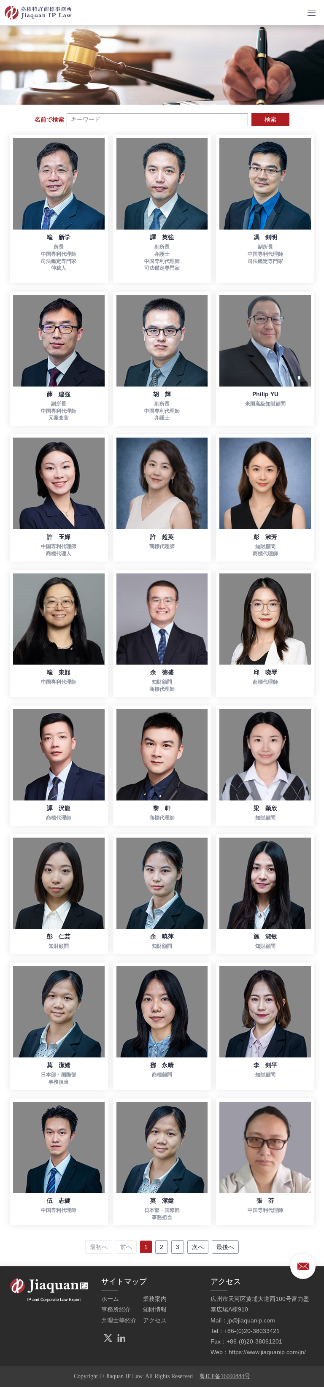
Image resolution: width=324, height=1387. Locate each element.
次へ (198, 1247)
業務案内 (155, 1298)
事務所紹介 (116, 1309)
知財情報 (155, 1309)
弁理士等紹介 (119, 1320)
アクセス (155, 1320)
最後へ (225, 1247)
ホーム (110, 1298)
